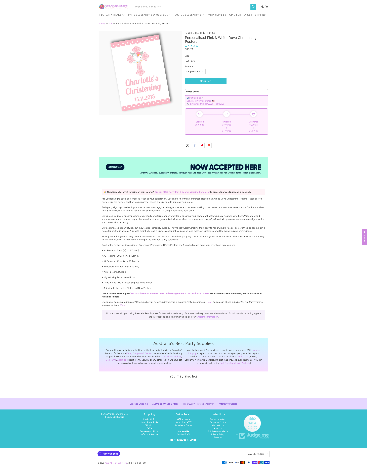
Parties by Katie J (218, 419)
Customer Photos (218, 422)
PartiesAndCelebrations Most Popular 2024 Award (114, 415)
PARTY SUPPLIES (217, 15)
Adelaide (121, 359)
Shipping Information (207, 316)
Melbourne (111, 359)
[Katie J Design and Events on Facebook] (175, 440)
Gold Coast (243, 356)
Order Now (205, 81)
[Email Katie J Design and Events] (171, 440)
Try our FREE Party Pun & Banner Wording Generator (182, 192)
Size (187, 56)
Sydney (177, 356)
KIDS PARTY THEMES (110, 15)
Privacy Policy (218, 434)
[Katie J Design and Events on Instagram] (178, 440)
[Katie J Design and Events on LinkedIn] (181, 440)
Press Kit (218, 437)
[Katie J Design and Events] (113, 6)
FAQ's (149, 428)
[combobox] (191, 7)
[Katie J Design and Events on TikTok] (191, 440)
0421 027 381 (183, 434)
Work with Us (218, 425)
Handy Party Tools (149, 422)
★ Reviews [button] (364, 236)
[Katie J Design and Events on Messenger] (185, 440)
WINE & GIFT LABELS (240, 15)
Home (102, 24)
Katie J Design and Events (138, 353)
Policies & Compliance (218, 431)
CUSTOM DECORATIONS (188, 15)
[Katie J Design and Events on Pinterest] (188, 440)
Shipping (149, 425)
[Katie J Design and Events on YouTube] (194, 440)
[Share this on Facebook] (194, 145)
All (110, 24)
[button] (191, 46)
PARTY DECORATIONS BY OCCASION (148, 15)
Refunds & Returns (149, 434)
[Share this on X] (187, 145)
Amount (189, 66)
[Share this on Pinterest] (202, 145)
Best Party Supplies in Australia (235, 362)
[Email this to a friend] (209, 145)
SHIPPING (260, 15)
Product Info (149, 419)
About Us (218, 428)
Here (209, 302)
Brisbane (168, 356)
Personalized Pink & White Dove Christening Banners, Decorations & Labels (170, 293)
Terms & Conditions (149, 431)
